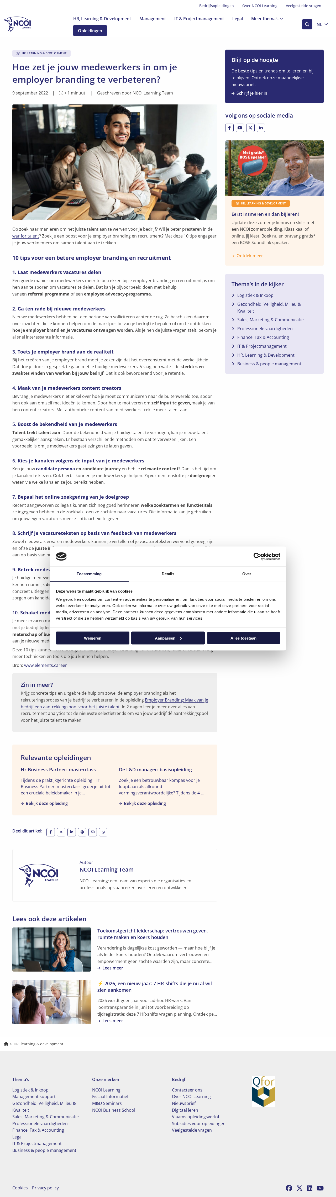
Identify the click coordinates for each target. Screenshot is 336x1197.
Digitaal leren (185, 1110)
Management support (34, 1096)
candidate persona (55, 469)
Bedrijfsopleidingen (216, 5)
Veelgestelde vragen (303, 5)
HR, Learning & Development (102, 19)
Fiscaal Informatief (110, 1096)
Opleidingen (90, 31)
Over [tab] (246, 574)
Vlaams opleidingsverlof (195, 1117)
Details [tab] (168, 574)
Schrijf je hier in (252, 93)
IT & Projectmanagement (199, 19)
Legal (237, 19)
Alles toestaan (243, 638)
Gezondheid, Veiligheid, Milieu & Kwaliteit (269, 307)
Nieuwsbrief (184, 1103)
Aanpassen (165, 638)
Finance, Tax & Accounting (263, 337)
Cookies (20, 1188)
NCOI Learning (106, 1090)
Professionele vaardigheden (265, 328)
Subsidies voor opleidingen (198, 1123)
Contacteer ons (187, 1090)
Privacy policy (45, 1188)
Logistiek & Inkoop (255, 295)
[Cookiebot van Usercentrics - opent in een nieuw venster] (257, 556)
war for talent (25, 236)
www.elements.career (45, 665)
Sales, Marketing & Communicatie (270, 320)
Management (152, 19)
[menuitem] (216, 6)
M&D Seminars (107, 1103)
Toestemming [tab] (89, 574)
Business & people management (269, 364)
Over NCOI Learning (259, 5)
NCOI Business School (113, 1110)
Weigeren (92, 638)
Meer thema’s (265, 19)
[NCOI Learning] (30, 24)
